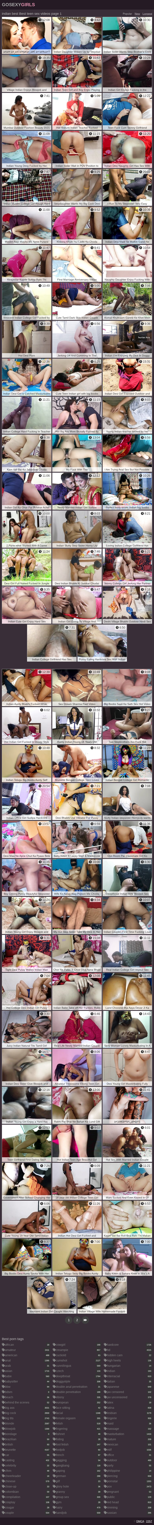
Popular (127, 13)
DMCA (140, 1521)
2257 (149, 1521)
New (137, 13)
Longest (147, 13)
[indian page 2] (85, 1320)
